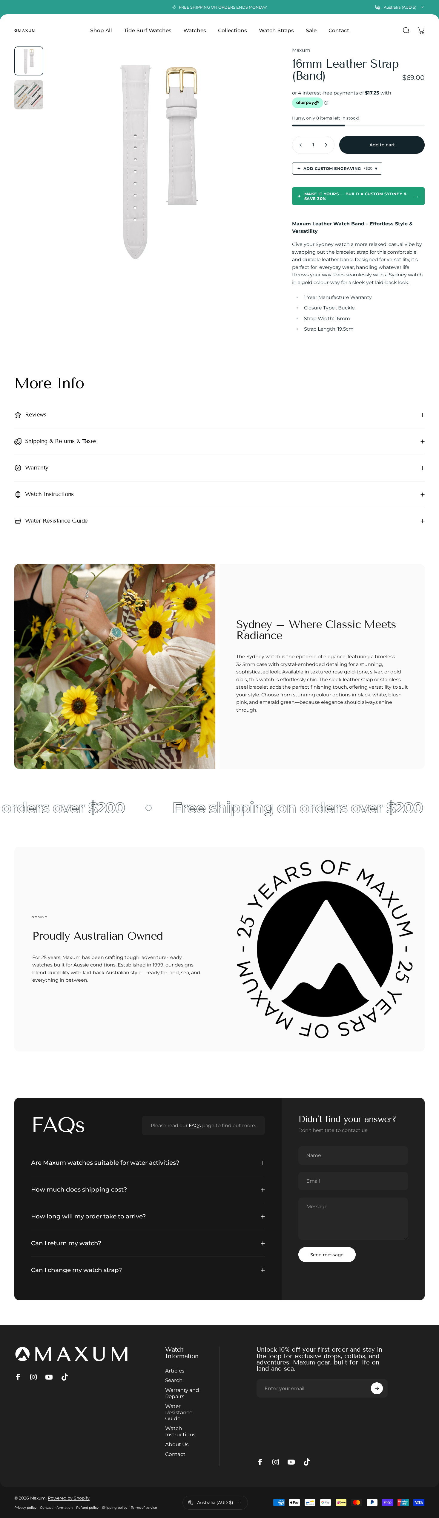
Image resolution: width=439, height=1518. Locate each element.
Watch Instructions (180, 1431)
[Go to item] (28, 61)
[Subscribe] (377, 1388)
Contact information (56, 1507)
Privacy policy (25, 1507)
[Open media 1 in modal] (159, 158)
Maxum (301, 50)
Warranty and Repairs (182, 1393)
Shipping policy (114, 1507)
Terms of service (144, 1507)
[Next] (256, 169)
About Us (176, 1444)
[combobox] (400, 7)
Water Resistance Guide (178, 1412)
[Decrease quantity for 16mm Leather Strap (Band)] (299, 145)
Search (173, 1381)
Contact (175, 1454)
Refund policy (87, 1507)
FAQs (195, 1125)
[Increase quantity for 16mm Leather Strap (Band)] (327, 145)
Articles (174, 1371)
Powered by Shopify (69, 1498)
